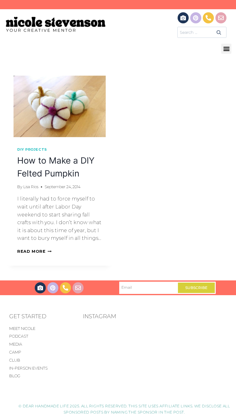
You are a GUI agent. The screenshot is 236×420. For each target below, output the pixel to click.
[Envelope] (220, 17)
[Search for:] (201, 32)
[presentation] (59, 106)
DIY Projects (32, 149)
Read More (34, 251)
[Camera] (183, 17)
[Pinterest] (195, 17)
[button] (226, 49)
